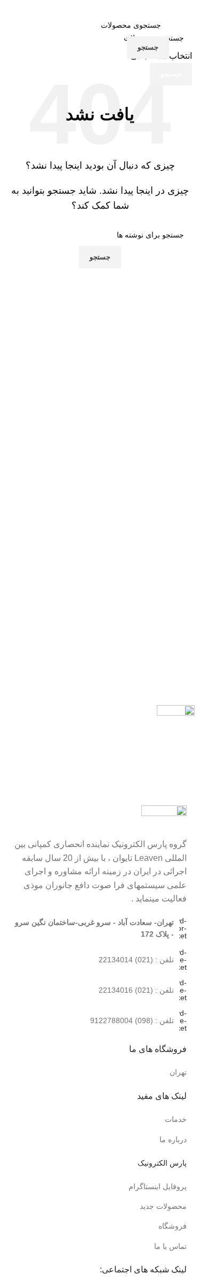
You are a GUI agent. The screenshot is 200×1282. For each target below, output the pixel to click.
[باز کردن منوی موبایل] (178, 36)
